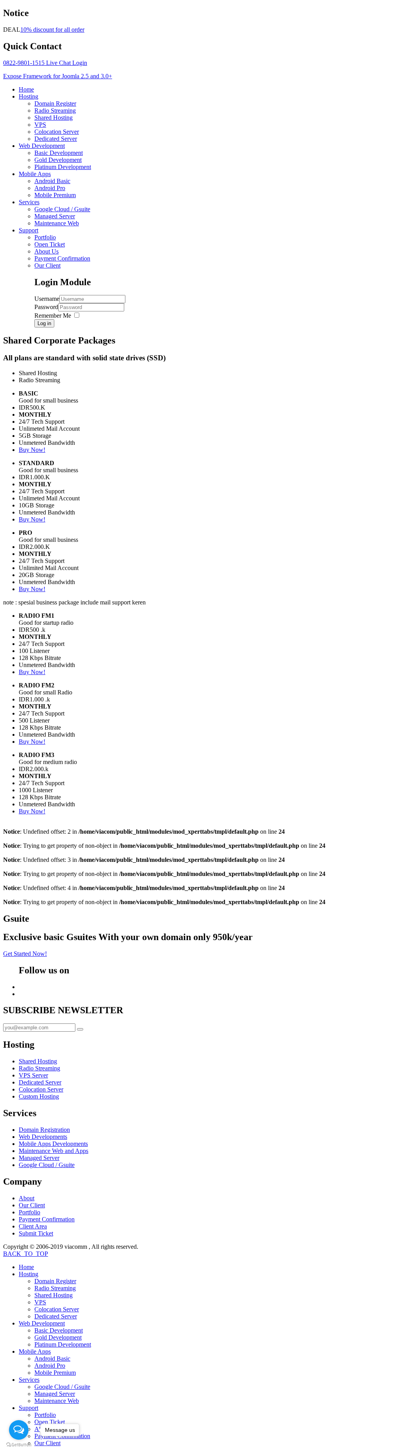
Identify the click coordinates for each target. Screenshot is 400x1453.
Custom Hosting (39, 1096)
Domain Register (55, 103)
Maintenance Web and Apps (53, 1150)
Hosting (28, 96)
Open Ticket (49, 244)
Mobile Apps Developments (53, 1143)
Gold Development (58, 159)
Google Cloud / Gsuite (62, 209)
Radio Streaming (55, 110)
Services (29, 202)
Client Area (33, 1226)
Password (46, 307)
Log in (44, 323)
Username (46, 298)
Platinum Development (62, 167)
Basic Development (58, 152)
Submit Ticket (36, 1233)
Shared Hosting (53, 117)
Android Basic (52, 181)
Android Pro (49, 188)
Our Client (47, 265)
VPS (40, 124)
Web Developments (43, 1136)
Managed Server (54, 216)
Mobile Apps (35, 174)
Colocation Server (56, 131)
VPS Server (33, 1075)
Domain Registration (44, 1129)
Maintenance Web (56, 223)
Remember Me (52, 315)
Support (28, 230)
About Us (46, 251)
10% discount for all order (52, 29)
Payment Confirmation (62, 258)
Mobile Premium (55, 195)
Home (26, 89)
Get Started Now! (25, 953)
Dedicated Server (55, 138)
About (26, 1198)
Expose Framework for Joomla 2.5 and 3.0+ (57, 76)
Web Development (42, 145)
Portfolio (45, 237)
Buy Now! (32, 449)
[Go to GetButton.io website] (18, 1445)
